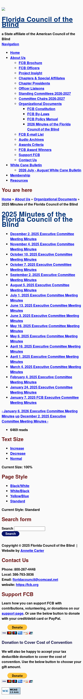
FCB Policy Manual (42, 118)
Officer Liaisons (31, 88)
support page (12, 613)
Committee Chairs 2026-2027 (42, 98)
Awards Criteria (31, 144)
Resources (19, 180)
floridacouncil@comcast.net (35, 579)
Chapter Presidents (34, 83)
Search (8, 528)
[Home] (3, 9)
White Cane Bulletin (26, 165)
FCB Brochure (30, 62)
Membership (20, 175)
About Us (18, 57)
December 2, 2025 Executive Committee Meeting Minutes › (34, 419)
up (17, 416)
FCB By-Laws (38, 113)
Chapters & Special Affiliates (42, 78)
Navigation (10, 44)
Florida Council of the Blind (37, 21)
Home (15, 52)
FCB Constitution (41, 108)
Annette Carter (32, 550)
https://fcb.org (27, 584)
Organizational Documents (40, 103)
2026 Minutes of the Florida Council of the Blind (49, 127)
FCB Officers (29, 67)
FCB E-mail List (31, 134)
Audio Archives (31, 139)
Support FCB (29, 154)
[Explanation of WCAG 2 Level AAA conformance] (11, 692)
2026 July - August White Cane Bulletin (50, 170)
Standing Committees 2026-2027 (45, 93)
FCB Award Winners (35, 149)
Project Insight (30, 72)
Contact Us (28, 159)
